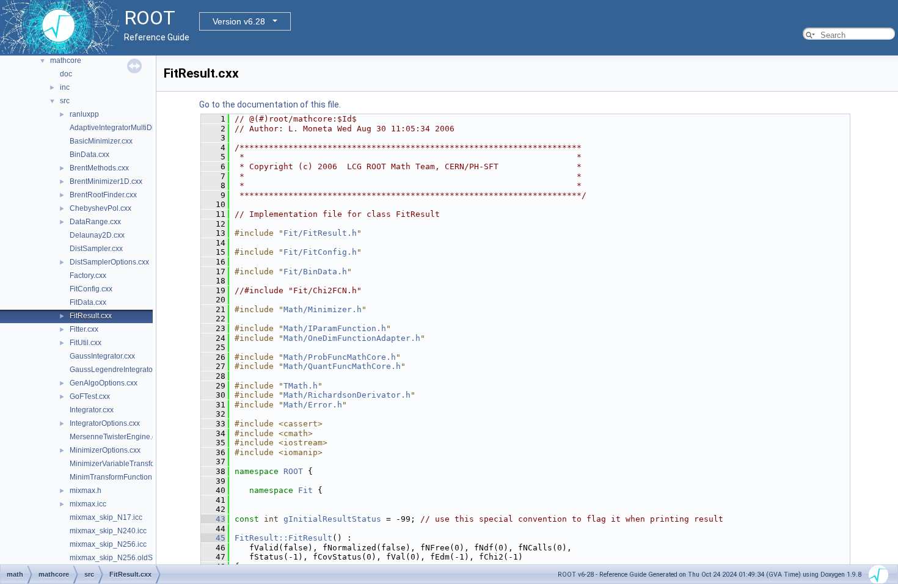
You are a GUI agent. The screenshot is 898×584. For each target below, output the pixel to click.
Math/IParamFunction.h (334, 328)
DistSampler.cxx (96, 248)
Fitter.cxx (84, 329)
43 (213, 519)
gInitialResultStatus (332, 519)
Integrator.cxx (92, 410)
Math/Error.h (312, 404)
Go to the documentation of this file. (270, 104)
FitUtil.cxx (85, 342)
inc (65, 87)
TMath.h (300, 385)
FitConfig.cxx (91, 289)
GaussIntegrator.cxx (102, 356)
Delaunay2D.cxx (97, 235)
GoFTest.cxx (90, 396)
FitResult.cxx (91, 316)
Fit (305, 490)
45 (213, 537)
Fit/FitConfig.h (320, 252)
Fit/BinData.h (315, 271)
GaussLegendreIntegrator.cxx (118, 369)
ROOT (293, 471)
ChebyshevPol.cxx (100, 208)
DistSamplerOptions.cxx (109, 262)
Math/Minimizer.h (322, 309)
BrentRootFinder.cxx (103, 195)
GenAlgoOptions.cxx (103, 383)
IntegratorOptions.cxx (105, 423)
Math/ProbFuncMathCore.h (339, 357)
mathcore (65, 60)
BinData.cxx (89, 154)
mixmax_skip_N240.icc (108, 531)
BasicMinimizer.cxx (101, 141)
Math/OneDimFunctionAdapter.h (351, 338)
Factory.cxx (88, 275)
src (65, 101)
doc (66, 74)
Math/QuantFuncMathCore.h (342, 366)
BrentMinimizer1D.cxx (106, 181)
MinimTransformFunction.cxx (117, 477)
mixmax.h (85, 490)
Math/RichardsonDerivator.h (347, 395)
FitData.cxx (88, 302)
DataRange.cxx (95, 221)
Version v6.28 (239, 21)
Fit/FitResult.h (320, 233)
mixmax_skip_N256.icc (108, 544)
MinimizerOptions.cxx (105, 450)
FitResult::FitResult (283, 537)
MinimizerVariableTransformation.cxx (131, 463)
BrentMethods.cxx (99, 168)
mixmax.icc (88, 504)
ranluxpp (84, 114)
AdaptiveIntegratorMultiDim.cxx (121, 127)
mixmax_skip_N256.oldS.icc (117, 557)
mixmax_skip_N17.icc (106, 517)
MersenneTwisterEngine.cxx (116, 437)
